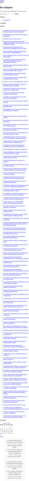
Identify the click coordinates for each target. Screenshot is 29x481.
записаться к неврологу (13, 454)
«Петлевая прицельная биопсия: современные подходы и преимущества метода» (15, 274)
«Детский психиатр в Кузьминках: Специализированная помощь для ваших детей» (16, 408)
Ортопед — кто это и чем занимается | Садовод (15, 81)
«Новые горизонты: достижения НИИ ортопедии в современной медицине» (13, 202)
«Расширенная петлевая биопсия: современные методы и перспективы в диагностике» (15, 253)
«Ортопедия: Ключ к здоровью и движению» (15, 149)
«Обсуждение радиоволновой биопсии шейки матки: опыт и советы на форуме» (15, 383)
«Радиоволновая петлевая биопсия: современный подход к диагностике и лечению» (16, 257)
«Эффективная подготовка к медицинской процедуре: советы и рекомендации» (14, 141)
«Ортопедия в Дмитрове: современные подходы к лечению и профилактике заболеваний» (16, 185)
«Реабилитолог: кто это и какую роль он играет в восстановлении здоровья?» (15, 109)
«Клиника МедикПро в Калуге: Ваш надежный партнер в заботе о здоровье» (15, 350)
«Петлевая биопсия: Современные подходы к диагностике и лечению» (15, 337)
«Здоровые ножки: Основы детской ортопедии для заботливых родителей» (15, 245)
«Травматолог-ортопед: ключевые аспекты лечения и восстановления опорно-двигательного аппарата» (14, 61)
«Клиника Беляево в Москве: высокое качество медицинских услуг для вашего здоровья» (15, 366)
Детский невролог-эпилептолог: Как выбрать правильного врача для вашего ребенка (15, 31)
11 (2, 430)
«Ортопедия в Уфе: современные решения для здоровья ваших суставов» (15, 156)
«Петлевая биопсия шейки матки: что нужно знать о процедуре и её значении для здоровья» (15, 326)
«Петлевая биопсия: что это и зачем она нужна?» (16, 298)
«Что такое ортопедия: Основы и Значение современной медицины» (14, 181)
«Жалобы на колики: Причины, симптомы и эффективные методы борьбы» (15, 85)
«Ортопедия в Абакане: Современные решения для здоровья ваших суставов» (15, 190)
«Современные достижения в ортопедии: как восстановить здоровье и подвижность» (15, 194)
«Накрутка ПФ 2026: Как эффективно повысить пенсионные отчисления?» (16, 129)
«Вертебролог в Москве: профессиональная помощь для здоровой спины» (14, 89)
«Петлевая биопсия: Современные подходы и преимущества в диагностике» (15, 266)
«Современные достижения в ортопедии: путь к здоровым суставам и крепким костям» (16, 198)
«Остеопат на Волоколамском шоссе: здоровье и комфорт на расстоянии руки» (16, 310)
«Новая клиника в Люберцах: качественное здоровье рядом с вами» (14, 342)
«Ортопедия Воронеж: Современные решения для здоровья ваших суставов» (15, 152)
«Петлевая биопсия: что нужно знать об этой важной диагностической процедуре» (15, 306)
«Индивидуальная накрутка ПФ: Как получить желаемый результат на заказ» (15, 133)
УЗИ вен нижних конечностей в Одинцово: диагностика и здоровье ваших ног (14, 51)
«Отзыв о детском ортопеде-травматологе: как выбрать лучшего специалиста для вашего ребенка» (15, 392)
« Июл (1, 436)
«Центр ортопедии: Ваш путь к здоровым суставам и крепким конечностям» (14, 249)
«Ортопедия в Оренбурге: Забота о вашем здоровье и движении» (14, 173)
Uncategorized (6, 20)
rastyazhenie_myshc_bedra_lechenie (12, 38)
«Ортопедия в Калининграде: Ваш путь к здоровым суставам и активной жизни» (14, 177)
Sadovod (2, 0)
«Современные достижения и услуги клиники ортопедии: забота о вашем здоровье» (15, 214)
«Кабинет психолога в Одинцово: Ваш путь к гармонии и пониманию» (15, 397)
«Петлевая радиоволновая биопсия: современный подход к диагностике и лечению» (16, 270)
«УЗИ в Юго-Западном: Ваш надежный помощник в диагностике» (13, 93)
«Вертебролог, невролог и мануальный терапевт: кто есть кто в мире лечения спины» (16, 371)
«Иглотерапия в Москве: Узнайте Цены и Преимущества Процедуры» (14, 401)
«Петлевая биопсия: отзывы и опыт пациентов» (15, 330)
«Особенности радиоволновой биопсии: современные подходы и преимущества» (14, 145)
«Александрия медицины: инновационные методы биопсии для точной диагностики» (14, 228)
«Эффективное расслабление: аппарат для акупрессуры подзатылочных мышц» (14, 416)
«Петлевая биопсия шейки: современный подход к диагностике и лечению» (16, 282)
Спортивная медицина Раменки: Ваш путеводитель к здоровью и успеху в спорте (14, 47)
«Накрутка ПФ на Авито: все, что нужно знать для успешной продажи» (15, 125)
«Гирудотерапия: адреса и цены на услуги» (14, 404)
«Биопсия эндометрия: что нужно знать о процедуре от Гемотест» (14, 412)
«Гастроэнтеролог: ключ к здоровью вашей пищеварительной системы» (14, 74)
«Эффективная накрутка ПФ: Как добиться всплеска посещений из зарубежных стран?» (15, 137)
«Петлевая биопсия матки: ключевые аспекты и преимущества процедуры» (15, 290)
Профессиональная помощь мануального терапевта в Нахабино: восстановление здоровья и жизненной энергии (16, 43)
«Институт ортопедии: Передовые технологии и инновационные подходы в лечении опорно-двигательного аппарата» (16, 224)
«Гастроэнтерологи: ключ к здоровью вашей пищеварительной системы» (15, 78)
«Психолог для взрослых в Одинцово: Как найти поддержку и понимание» (16, 387)
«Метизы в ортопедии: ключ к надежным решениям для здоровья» (14, 206)
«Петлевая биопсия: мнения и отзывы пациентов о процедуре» (13, 286)
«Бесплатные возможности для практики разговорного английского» (14, 237)
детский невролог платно (14, 443)
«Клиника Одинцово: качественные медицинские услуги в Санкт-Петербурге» (14, 346)
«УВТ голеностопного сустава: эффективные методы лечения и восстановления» (15, 375)
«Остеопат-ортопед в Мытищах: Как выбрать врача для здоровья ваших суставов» (15, 69)
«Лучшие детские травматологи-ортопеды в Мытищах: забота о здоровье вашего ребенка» (15, 379)
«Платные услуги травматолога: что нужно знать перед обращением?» (14, 97)
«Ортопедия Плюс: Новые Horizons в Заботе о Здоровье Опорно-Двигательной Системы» (15, 169)
